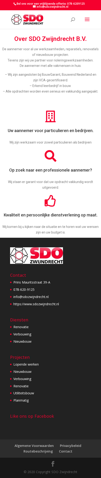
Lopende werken (26, 364)
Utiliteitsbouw (23, 393)
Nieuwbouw (22, 341)
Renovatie (21, 327)
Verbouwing (22, 334)
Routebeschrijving (38, 451)
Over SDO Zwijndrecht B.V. (50, 38)
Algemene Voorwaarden (34, 445)
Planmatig (21, 400)
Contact (65, 451)
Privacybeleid (70, 445)
